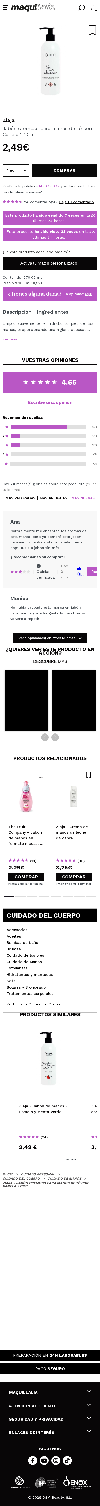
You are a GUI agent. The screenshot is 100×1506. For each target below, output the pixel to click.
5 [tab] (56, 896)
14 (40, 186)
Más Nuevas (83, 498)
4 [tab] (44, 896)
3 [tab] (32, 896)
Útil (80, 574)
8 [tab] (91, 896)
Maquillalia (23, 1392)
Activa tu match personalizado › (49, 263)
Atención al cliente (32, 1405)
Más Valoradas (20, 498)
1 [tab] (9, 896)
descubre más (50, 661)
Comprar (26, 876)
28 (56, 186)
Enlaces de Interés (31, 1432)
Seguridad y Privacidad (36, 1419)
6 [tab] (68, 896)
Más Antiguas (53, 498)
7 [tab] (79, 896)
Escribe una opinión (50, 402)
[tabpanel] (50, 61)
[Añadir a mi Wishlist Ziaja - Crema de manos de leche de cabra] (74, 775)
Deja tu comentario (76, 202)
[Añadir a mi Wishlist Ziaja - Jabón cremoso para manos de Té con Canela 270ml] (92, 30)
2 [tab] (20, 896)
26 (47, 186)
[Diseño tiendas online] (77, 1482)
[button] (26, 700)
